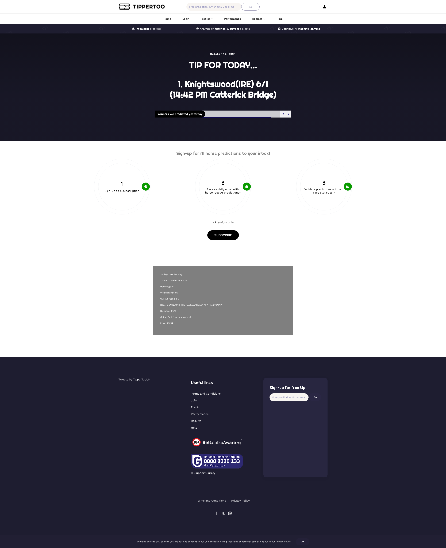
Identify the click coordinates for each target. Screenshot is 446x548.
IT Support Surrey (203, 473)
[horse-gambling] (217, 439)
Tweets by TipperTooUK (134, 379)
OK (302, 541)
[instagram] (230, 513)
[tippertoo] (142, 4)
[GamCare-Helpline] (217, 455)
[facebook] (216, 513)
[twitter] (223, 513)
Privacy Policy (283, 541)
